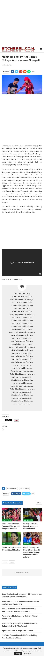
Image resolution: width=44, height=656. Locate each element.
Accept (18, 653)
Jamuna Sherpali (24, 488)
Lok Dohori (6, 520)
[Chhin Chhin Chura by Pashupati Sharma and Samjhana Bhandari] (11, 514)
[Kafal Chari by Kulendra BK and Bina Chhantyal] (11, 538)
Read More (27, 653)
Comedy (27, 544)
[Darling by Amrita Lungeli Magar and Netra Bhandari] (32, 514)
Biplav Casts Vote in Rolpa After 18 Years (17, 630)
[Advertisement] (22, 23)
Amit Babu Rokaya (12, 488)
